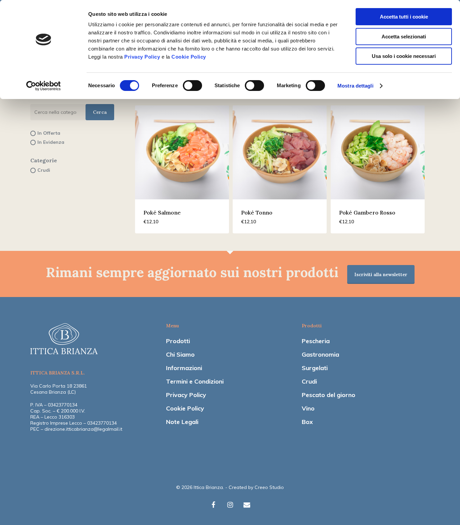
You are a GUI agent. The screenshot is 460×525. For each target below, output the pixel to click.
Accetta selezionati (404, 36)
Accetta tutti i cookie (404, 17)
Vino (308, 408)
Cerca (100, 112)
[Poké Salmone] (182, 152)
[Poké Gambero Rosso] (378, 152)
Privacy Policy (142, 57)
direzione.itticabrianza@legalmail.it (83, 429)
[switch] (192, 85)
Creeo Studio (269, 487)
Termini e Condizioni (195, 381)
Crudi (309, 381)
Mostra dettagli (355, 86)
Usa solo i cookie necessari (404, 56)
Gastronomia (320, 354)
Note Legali (182, 422)
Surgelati (315, 368)
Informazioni (184, 368)
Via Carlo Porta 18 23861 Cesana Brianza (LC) (58, 389)
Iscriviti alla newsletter (380, 274)
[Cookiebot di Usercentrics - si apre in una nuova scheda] (43, 86)
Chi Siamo (180, 354)
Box (307, 422)
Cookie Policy (188, 57)
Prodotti (178, 341)
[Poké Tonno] (280, 152)
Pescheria (316, 341)
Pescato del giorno (328, 395)
